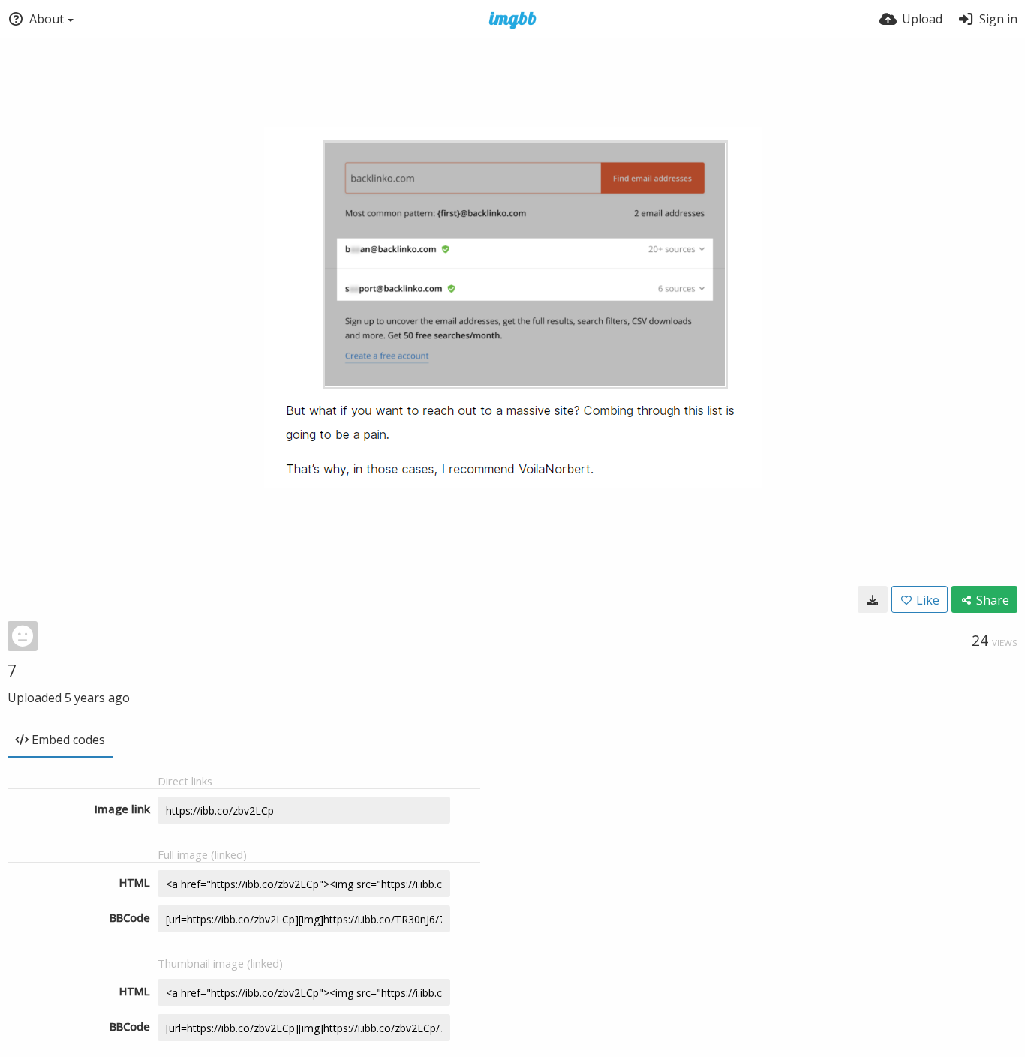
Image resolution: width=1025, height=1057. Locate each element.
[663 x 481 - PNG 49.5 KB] (873, 599)
